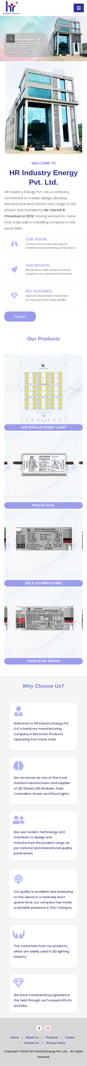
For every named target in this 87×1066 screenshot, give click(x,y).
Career (70, 1037)
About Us (32, 1037)
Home (14, 1037)
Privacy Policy (55, 1043)
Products (52, 1037)
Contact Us (31, 1043)
